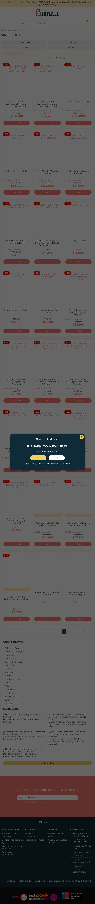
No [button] (57, 458)
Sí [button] (38, 458)
